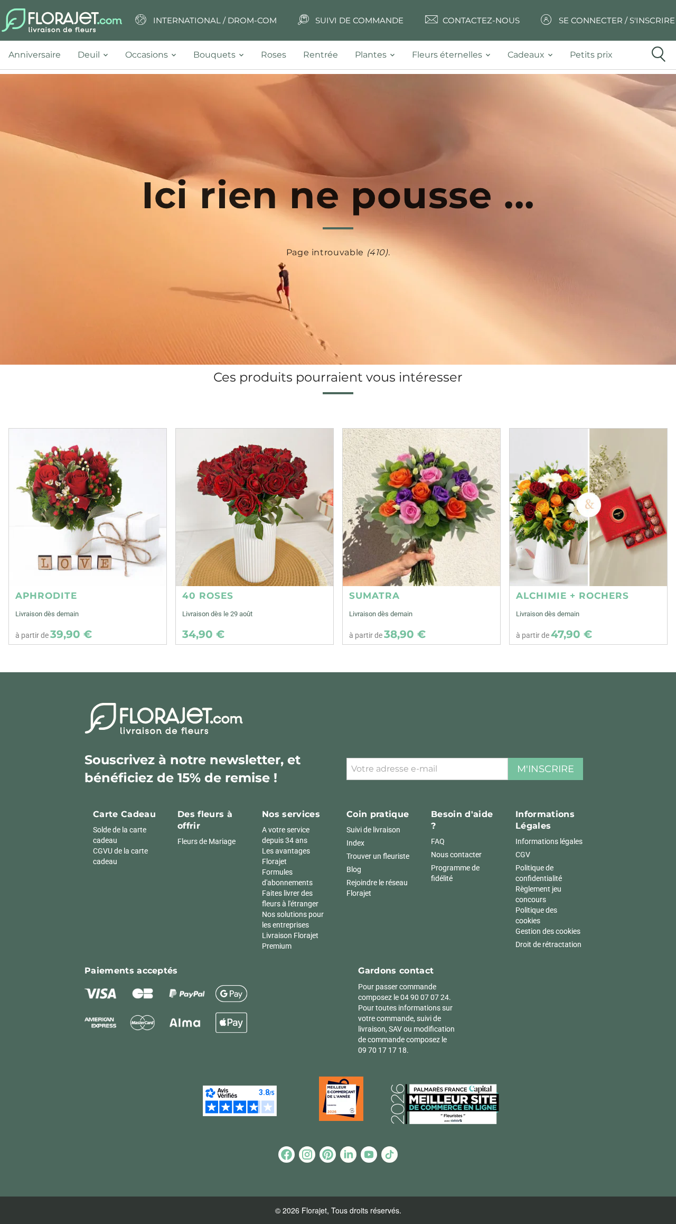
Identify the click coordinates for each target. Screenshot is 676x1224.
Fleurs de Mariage (206, 841)
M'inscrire (545, 769)
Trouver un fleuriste (377, 856)
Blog (353, 869)
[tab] (38, 55)
